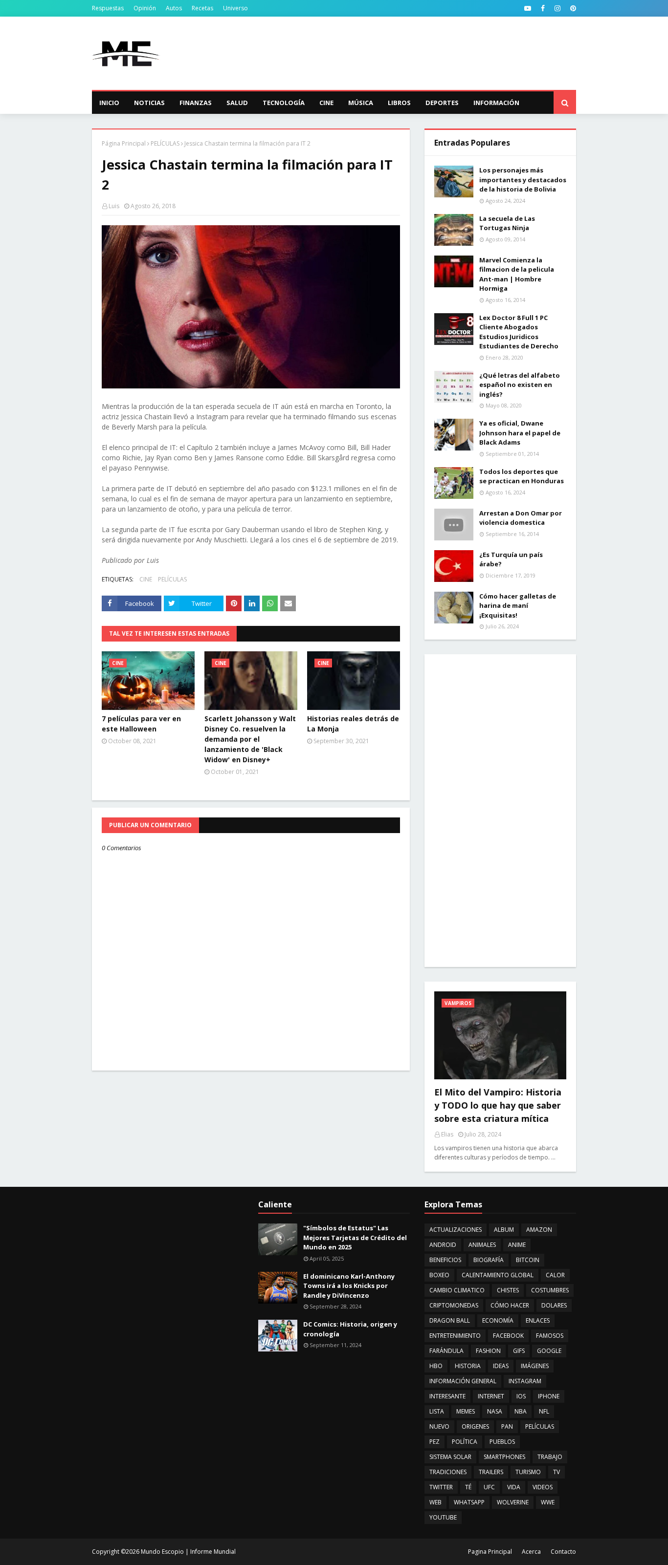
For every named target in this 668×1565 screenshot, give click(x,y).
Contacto (563, 1551)
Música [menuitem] (360, 102)
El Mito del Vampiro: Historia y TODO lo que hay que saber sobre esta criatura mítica (497, 1105)
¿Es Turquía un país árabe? (511, 559)
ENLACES (538, 1320)
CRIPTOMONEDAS (453, 1305)
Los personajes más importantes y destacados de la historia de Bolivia (522, 179)
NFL (544, 1411)
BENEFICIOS (445, 1260)
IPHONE (548, 1396)
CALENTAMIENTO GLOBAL (498, 1275)
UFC (489, 1487)
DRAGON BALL (449, 1320)
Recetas (202, 8)
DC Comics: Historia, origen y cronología (350, 1329)
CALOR (555, 1275)
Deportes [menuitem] (442, 102)
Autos (174, 8)
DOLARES (554, 1305)
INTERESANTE (447, 1396)
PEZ (434, 1441)
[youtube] (528, 8)
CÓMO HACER (509, 1305)
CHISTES (508, 1290)
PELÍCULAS (165, 143)
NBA (520, 1411)
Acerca (531, 1551)
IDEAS (501, 1366)
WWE (548, 1502)
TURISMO (528, 1472)
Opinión (145, 8)
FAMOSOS (549, 1335)
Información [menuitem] (496, 102)
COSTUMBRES (550, 1290)
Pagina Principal (490, 1551)
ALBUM (504, 1229)
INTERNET (491, 1396)
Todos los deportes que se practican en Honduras (521, 476)
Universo (235, 8)
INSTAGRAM (525, 1381)
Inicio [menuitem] (109, 102)
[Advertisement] (398, 53)
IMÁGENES (535, 1366)
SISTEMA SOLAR (450, 1457)
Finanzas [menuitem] (195, 102)
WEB (435, 1502)
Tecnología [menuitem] (284, 102)
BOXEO (439, 1275)
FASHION (488, 1351)
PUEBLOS (502, 1441)
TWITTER (441, 1487)
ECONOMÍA (497, 1320)
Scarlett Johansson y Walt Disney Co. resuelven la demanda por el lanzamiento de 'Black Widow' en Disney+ (250, 739)
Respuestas (108, 8)
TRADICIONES (448, 1472)
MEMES (465, 1411)
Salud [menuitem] (237, 102)
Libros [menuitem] (399, 102)
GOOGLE (549, 1351)
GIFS (519, 1351)
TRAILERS (491, 1472)
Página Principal (124, 143)
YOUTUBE (443, 1517)
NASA (494, 1411)
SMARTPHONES (504, 1457)
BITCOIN (527, 1260)
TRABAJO (549, 1457)
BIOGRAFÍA (488, 1260)
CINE (145, 579)
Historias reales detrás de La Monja (353, 723)
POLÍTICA (464, 1441)
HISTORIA (468, 1366)
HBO (436, 1366)
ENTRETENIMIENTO (455, 1335)
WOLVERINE (513, 1502)
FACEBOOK (508, 1335)
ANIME (517, 1245)
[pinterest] (572, 8)
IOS (521, 1396)
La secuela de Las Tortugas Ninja (507, 223)
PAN (507, 1426)
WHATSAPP (469, 1502)
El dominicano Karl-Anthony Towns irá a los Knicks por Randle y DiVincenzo (349, 1286)
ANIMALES (482, 1245)
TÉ (468, 1487)
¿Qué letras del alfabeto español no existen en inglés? (519, 385)
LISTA (436, 1411)
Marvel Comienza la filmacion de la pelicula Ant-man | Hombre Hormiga (516, 274)
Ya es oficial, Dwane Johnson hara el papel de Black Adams (519, 433)
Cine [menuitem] (326, 102)
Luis (114, 206)
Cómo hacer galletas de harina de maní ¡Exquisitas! (517, 606)
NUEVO (439, 1426)
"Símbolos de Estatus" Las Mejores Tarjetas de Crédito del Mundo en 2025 (355, 1237)
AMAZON (539, 1229)
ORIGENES (475, 1426)
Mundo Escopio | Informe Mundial (188, 1551)
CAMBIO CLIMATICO (457, 1290)
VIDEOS (543, 1487)
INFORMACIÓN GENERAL (462, 1381)
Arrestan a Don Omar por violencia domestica (520, 518)
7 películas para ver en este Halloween (141, 723)
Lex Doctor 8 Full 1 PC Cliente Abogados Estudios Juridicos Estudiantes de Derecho (518, 332)
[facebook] (542, 8)
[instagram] (557, 8)
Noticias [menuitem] (149, 102)
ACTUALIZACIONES (455, 1229)
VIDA (513, 1487)
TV (556, 1472)
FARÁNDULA (446, 1351)
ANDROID (442, 1245)
